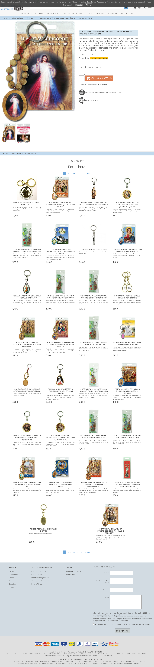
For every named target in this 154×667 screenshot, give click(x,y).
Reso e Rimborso (38, 584)
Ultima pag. (85, 173)
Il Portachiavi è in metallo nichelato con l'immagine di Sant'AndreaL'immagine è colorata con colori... (27, 302)
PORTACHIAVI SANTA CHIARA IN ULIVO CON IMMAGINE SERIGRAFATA (94, 203)
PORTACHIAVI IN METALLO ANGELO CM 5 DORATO (27, 203)
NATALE (41, 13)
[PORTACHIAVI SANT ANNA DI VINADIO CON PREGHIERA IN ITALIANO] (60, 468)
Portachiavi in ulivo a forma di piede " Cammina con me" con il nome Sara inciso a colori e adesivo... (93, 442)
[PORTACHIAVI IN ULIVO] (27, 234)
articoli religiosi (17, 18)
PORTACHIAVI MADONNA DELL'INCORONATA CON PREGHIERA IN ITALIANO (60, 251)
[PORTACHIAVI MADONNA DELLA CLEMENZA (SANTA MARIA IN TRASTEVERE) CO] (94, 468)
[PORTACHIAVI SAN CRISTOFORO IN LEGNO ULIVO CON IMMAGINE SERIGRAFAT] (27, 421)
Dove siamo (13, 574)
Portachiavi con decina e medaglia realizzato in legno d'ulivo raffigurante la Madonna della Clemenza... (93, 490)
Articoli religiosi (17, 153)
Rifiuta (88, 5)
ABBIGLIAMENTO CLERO (27, 13)
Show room (13, 581)
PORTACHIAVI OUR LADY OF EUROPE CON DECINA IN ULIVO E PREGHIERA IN (110, 531)
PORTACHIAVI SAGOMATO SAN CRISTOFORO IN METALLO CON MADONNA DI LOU (127, 484)
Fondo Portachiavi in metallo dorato (40, 533)
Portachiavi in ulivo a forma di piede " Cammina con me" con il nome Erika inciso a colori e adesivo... (127, 442)
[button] (38, 146)
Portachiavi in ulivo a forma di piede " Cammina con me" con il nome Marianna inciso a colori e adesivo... (93, 395)
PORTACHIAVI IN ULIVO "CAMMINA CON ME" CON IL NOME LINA (93, 343)
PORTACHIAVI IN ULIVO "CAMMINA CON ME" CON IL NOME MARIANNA (94, 390)
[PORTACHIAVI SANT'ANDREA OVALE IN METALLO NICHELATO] (27, 281)
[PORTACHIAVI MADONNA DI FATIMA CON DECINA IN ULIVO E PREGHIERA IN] (27, 468)
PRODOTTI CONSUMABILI (96, 13)
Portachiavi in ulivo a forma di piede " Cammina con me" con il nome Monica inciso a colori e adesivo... (93, 302)
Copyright (12, 584)
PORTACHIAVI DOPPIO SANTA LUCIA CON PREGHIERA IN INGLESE (127, 250)
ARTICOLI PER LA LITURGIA (74, 13)
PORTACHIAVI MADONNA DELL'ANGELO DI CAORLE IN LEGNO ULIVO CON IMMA (60, 438)
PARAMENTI (130, 13)
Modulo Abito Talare (73, 571)
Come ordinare (37, 574)
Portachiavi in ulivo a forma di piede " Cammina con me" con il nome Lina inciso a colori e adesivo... (93, 348)
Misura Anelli (70, 574)
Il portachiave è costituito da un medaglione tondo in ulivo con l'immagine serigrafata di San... (27, 444)
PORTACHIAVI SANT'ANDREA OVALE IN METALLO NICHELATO (27, 297)
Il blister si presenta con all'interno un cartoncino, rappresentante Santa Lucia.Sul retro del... (127, 255)
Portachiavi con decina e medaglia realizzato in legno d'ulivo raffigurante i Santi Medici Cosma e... (60, 210)
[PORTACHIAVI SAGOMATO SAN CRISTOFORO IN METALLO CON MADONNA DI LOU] (127, 468)
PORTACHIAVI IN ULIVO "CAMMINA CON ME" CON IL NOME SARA (93, 437)
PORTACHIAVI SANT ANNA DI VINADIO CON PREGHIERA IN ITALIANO (60, 484)
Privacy (11, 587)
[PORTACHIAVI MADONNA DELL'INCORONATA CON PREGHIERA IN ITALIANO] (60, 234)
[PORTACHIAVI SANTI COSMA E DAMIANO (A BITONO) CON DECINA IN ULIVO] (60, 188)
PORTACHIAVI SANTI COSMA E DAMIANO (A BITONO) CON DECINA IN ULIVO (60, 204)
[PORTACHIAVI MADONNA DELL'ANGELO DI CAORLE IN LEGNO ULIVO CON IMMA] (60, 421)
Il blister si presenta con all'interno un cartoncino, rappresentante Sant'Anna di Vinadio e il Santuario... (60, 490)
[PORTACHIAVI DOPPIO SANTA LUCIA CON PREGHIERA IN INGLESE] (127, 234)
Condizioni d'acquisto (39, 571)
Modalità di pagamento (40, 578)
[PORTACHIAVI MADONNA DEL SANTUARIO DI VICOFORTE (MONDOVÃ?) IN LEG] (127, 188)
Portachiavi (32, 18)
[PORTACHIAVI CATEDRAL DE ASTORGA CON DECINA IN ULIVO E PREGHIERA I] (27, 328)
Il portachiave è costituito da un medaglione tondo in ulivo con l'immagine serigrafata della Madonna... (127, 210)
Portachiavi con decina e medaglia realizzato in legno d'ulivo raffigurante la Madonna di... (27, 490)
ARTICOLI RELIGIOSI (54, 13)
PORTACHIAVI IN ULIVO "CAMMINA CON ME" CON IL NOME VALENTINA (27, 250)
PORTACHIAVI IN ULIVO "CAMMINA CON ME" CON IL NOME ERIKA (127, 437)
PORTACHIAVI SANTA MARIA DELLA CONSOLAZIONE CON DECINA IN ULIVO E (60, 344)
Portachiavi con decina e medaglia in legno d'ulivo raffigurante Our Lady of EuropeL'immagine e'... (110, 537)
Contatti (12, 578)
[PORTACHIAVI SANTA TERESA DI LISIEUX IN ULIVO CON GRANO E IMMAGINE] (60, 374)
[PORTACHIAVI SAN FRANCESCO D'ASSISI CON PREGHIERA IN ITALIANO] (127, 374)
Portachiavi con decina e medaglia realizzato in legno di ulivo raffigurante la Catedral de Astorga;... (27, 350)
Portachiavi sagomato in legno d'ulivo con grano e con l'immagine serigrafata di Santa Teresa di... (60, 397)
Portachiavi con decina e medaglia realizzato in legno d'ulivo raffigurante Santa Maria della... (60, 350)
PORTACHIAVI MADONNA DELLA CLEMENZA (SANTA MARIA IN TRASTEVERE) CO (94, 484)
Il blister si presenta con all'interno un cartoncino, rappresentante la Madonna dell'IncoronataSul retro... (60, 257)
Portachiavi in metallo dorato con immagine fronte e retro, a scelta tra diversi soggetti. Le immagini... (127, 302)
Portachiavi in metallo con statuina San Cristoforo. (93, 252)
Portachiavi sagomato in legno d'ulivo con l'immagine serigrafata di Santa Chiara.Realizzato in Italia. (93, 209)
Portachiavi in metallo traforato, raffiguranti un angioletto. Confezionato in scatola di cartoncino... (27, 209)
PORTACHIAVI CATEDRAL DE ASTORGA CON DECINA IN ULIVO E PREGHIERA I (27, 344)
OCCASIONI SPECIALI (116, 13)
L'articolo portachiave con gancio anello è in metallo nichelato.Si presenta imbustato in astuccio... (127, 490)
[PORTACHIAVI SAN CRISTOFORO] (94, 234)
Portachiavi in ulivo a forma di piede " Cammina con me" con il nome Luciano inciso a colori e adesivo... (60, 302)
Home (5, 18)
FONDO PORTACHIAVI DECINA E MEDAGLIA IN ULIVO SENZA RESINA (27, 390)
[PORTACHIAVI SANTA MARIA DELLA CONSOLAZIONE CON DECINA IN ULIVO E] (60, 328)
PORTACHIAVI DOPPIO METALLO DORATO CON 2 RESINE (127, 297)
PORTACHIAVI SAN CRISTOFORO (94, 249)
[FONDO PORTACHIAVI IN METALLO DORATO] (43, 514)
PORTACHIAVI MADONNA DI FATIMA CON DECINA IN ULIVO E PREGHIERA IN (27, 484)
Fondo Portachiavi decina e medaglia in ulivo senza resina (27, 394)
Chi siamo (12, 571)
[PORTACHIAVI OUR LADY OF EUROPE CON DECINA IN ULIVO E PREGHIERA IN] (110, 514)
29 (74, 173)
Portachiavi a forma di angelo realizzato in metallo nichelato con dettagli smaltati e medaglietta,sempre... (127, 348)
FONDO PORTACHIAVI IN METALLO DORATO (44, 530)
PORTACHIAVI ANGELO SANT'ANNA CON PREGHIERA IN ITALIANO (127, 343)
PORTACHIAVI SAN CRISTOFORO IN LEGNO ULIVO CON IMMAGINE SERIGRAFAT (27, 438)
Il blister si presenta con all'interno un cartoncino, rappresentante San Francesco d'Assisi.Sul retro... (127, 397)
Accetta (79, 5)
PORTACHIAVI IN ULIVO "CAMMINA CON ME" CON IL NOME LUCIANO (60, 297)
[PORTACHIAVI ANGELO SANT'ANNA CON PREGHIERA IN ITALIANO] (127, 328)
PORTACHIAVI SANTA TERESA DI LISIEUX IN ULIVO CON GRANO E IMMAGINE (60, 391)
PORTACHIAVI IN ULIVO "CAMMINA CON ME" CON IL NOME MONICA (93, 297)
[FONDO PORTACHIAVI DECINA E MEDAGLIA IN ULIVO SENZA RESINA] (27, 374)
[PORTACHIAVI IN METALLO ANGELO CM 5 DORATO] (27, 188)
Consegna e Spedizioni (40, 581)
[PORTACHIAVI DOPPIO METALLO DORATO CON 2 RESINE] (127, 281)
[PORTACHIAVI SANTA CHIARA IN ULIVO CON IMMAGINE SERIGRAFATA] (93, 188)
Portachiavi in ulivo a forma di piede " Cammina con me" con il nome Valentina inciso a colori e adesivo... (27, 255)
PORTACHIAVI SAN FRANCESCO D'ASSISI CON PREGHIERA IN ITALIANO (127, 391)
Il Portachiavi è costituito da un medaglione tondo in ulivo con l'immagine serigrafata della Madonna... (60, 444)
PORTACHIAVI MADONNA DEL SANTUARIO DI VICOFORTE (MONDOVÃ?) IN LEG (127, 204)
